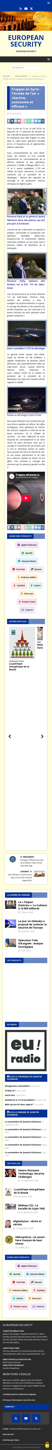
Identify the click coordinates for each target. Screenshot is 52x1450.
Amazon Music (29, 561)
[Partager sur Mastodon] (32, 121)
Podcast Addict (28, 577)
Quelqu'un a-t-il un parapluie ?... (21, 1100)
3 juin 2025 (26, 950)
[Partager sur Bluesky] (39, 121)
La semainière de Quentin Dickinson (23, 1121)
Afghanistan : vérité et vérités (27, 1223)
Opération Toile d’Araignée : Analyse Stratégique (30, 943)
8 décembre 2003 (24, 1196)
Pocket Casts (28, 601)
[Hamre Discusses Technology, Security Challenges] (10, 1173)
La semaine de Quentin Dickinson (23, 1113)
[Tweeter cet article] (12, 121)
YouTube (20, 569)
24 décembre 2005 (29, 1212)
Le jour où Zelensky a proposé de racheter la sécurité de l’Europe (32, 924)
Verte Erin (10, 1095)
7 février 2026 (27, 912)
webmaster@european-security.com (25, 1429)
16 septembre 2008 (24, 1228)
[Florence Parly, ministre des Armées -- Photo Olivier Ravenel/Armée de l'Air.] (27, 277)
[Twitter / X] (31, 8)
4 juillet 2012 (23, 1247)
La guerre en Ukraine (18, 895)
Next (41, 736)
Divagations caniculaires (17, 1086)
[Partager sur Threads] (43, 121)
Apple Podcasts (29, 545)
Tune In (29, 610)
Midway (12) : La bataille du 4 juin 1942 (31, 1207)
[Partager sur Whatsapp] (29, 121)
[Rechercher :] (26, 67)
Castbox (21, 585)
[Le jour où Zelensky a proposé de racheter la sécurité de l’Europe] (10, 924)
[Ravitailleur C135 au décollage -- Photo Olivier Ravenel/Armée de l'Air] (27, 345)
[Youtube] (26, 8)
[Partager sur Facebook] (9, 121)
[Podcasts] (20, 8)
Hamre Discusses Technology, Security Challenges (31, 1173)
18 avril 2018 (15, 113)
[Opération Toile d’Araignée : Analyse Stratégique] (10, 943)
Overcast (28, 593)
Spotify (29, 553)
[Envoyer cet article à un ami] (22, 121)
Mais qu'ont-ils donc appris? (19, 1104)
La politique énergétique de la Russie (19, 666)
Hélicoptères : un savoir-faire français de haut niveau (30, 1240)
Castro (37, 585)
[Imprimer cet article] (26, 121)
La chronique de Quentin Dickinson (24, 1077)
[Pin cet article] (19, 121)
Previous (10, 736)
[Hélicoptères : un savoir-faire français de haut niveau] (9, 1240)
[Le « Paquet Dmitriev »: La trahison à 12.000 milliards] (10, 905)
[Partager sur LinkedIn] (15, 121)
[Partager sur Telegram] (36, 121)
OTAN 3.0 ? (10, 1090)
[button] (48, 3)
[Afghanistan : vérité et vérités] (8, 1224)
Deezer (38, 569)
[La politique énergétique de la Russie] (22, 643)
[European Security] (26, 29)
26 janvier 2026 (28, 931)
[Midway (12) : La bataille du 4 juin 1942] (10, 1206)
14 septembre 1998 (29, 1180)
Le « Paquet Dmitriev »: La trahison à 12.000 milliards (32, 905)
